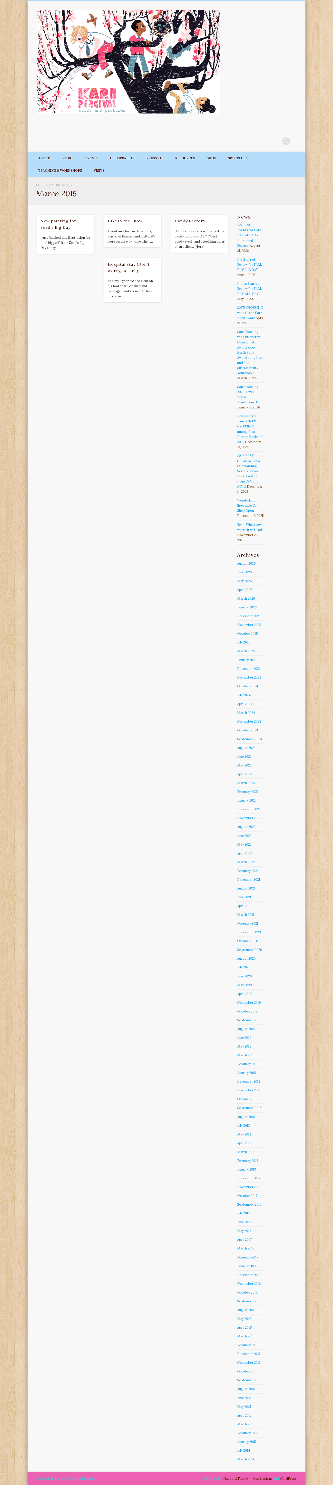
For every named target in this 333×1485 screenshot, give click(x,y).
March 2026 (246, 598)
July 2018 (243, 1126)
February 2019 (247, 1064)
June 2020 (244, 976)
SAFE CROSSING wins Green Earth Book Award (250, 313)
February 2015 (247, 1433)
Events (91, 158)
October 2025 (247, 634)
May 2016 (244, 1319)
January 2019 (246, 1073)
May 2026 (244, 581)
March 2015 (245, 1424)
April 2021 (244, 906)
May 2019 (244, 1046)
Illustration (122, 158)
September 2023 (249, 739)
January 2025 (246, 660)
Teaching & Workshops (60, 171)
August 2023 (246, 748)
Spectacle (238, 158)
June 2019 (244, 1038)
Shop (211, 158)
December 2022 (249, 809)
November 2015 (249, 1363)
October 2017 (247, 1196)
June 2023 (244, 757)
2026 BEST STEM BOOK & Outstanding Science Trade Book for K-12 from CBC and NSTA (249, 471)
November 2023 (249, 721)
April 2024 (244, 704)
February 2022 (248, 871)
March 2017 (245, 1248)
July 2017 (243, 1213)
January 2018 (246, 1169)
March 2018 (245, 1152)
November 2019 (249, 1003)
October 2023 (247, 730)
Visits (99, 171)
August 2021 (246, 888)
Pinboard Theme (235, 1478)
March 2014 (246, 1459)
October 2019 (247, 1011)
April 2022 (244, 853)
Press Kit (154, 158)
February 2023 (248, 792)
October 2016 (247, 1292)
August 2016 (246, 1310)
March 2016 (246, 1336)
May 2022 (244, 844)
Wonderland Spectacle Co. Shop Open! (247, 505)
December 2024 (249, 669)
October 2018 (247, 1099)
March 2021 (245, 915)
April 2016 (244, 1327)
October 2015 (247, 1371)
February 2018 (247, 1161)
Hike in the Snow (125, 220)
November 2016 (249, 1284)
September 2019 (249, 1020)
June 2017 (244, 1222)
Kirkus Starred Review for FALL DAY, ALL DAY (249, 289)
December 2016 (248, 1275)
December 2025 (249, 616)
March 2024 (246, 713)
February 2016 (247, 1345)
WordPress (288, 1478)
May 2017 (244, 1231)
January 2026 (247, 607)
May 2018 (244, 1134)
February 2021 (247, 923)
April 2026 (244, 590)
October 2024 (247, 686)
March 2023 (246, 783)
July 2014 (243, 1450)
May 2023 (244, 765)
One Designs (263, 1478)
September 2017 (249, 1204)
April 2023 (244, 774)
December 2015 (248, 1354)
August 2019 (246, 1029)
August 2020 (246, 958)
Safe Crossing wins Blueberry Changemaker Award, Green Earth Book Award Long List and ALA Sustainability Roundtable (250, 352)
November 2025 (249, 625)
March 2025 (246, 651)
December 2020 (249, 932)
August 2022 (246, 827)
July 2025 (243, 642)
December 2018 (248, 1081)
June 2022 (244, 836)
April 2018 (244, 1143)
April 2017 (244, 1240)
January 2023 (246, 800)
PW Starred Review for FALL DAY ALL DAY (249, 264)
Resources (185, 158)
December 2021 (248, 880)
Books (67, 158)
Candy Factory (190, 220)
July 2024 (244, 695)
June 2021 (244, 897)
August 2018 (246, 1117)
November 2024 (249, 677)
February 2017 (247, 1257)
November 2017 (249, 1187)
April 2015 (244, 1415)
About (44, 158)
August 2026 (246, 563)
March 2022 (246, 862)
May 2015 (244, 1407)
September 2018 (249, 1108)
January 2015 (246, 1442)
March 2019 (246, 1055)
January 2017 (246, 1266)
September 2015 (249, 1380)
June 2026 (244, 572)
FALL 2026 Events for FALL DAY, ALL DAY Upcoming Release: (249, 235)
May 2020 (244, 985)
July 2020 (244, 967)
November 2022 (249, 818)
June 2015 (244, 1398)
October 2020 (247, 941)
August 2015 (246, 1389)
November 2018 (249, 1090)
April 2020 (244, 994)
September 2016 (249, 1301)
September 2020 (249, 950)
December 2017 (248, 1178)
